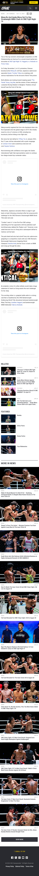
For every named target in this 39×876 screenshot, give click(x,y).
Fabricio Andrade (17, 305)
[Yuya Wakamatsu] (8, 450)
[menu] (36, 8)
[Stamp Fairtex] (8, 439)
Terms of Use (29, 866)
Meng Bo (14, 71)
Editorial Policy (19, 866)
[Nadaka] (8, 418)
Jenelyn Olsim (7, 144)
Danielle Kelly (12, 243)
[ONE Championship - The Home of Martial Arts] (5, 8)
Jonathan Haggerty (17, 302)
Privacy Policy (10, 866)
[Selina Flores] (8, 429)
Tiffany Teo (22, 139)
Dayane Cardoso (9, 146)
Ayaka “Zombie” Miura (15, 73)
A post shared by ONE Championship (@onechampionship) (20, 204)
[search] (30, 8)
